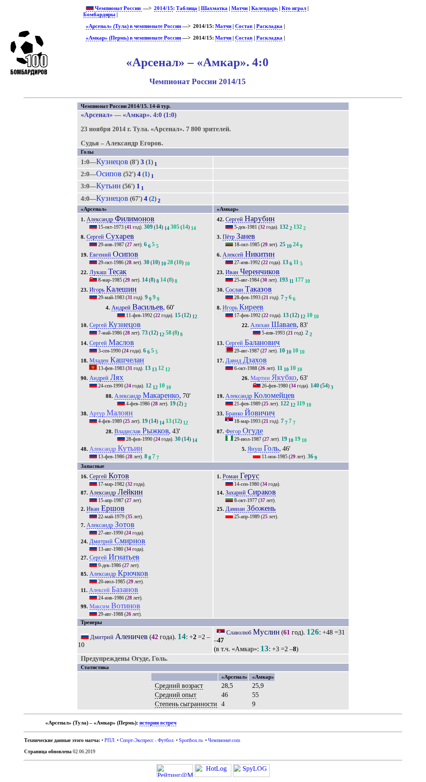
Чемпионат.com (224, 740)
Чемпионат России (118, 8)
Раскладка (269, 26)
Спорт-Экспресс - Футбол (146, 740)
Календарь (264, 8)
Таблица (186, 8)
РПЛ (109, 740)
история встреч (157, 723)
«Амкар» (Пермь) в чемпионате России (133, 38)
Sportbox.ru (191, 740)
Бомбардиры (99, 14)
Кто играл (294, 8)
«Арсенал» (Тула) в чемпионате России (133, 26)
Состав (244, 26)
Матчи (239, 8)
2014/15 (163, 8)
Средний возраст (179, 685)
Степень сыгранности (186, 703)
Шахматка (214, 8)
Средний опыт (175, 694)
